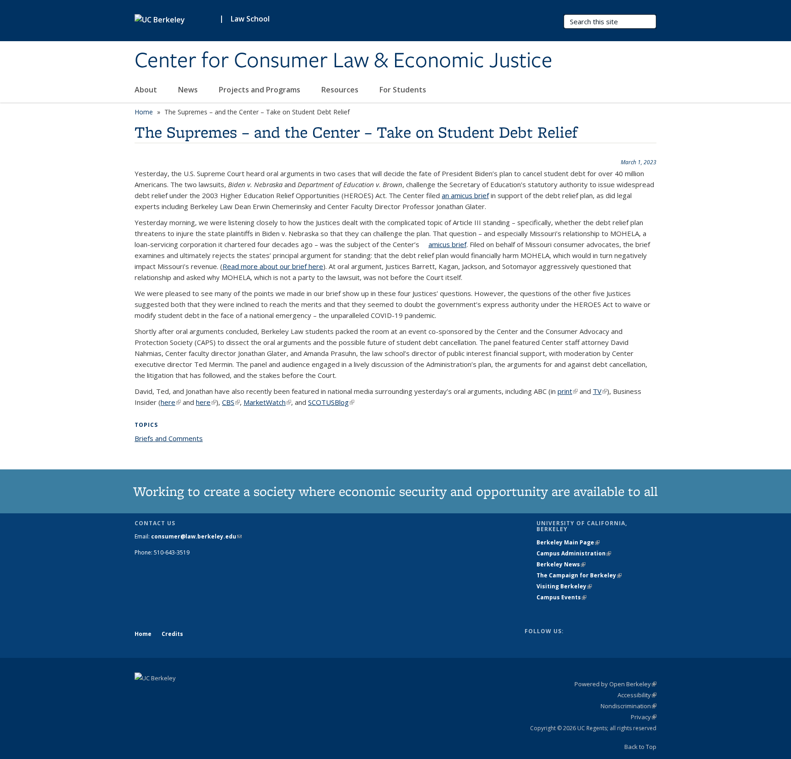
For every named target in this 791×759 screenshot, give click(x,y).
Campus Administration (573, 553)
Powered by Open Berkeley (615, 684)
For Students (403, 90)
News (189, 90)
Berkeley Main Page (568, 542)
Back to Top (640, 747)
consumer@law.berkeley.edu (196, 536)
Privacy (643, 717)
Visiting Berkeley (564, 586)
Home (144, 112)
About (147, 90)
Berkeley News (560, 564)
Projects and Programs (260, 90)
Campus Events (561, 597)
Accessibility (637, 695)
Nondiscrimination (628, 706)
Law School (250, 19)
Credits (172, 634)
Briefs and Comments (169, 438)
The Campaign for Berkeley (579, 575)
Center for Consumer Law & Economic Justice (344, 61)
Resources (340, 90)
